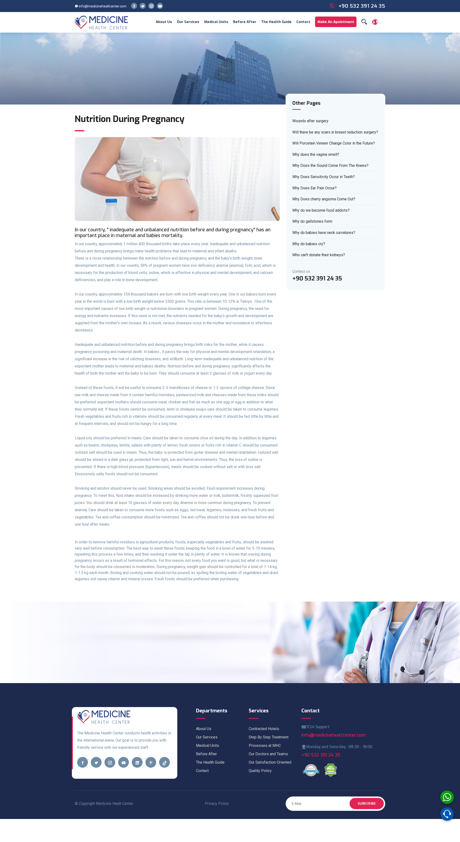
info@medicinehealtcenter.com (102, 6)
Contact (303, 21)
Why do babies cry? (308, 244)
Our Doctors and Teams (268, 754)
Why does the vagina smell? (315, 154)
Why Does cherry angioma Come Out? (323, 199)
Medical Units (216, 21)
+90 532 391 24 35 (320, 755)
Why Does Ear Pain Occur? (314, 188)
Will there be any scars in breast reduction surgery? (335, 132)
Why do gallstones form (312, 221)
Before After (244, 21)
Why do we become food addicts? (321, 210)
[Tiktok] (164, 762)
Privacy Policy (217, 803)
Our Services (188, 21)
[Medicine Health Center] (101, 22)
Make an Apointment (335, 21)
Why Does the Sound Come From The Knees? (330, 165)
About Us (164, 21)
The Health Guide (276, 21)
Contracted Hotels (264, 728)
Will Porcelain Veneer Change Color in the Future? (333, 143)
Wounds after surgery (310, 121)
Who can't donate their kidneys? (318, 255)
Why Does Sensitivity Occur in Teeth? (323, 176)
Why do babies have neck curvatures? (323, 232)
